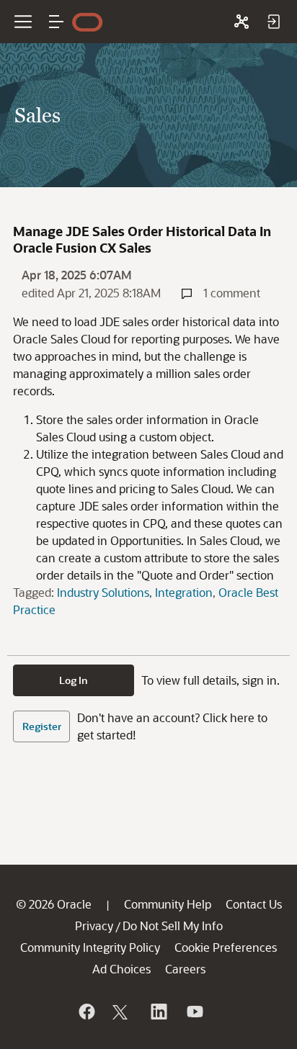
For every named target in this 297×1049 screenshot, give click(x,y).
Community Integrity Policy (90, 947)
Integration (184, 592)
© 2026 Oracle (54, 903)
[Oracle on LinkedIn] (157, 1011)
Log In (73, 680)
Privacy (94, 925)
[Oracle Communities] (241, 21)
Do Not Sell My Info (173, 925)
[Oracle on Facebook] (85, 1011)
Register (41, 726)
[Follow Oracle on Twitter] (121, 1011)
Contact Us (254, 903)
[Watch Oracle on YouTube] (194, 1011)
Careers (185, 968)
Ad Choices (121, 968)
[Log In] (273, 21)
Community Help (167, 903)
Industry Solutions (103, 592)
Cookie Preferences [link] (225, 947)
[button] (56, 21)
